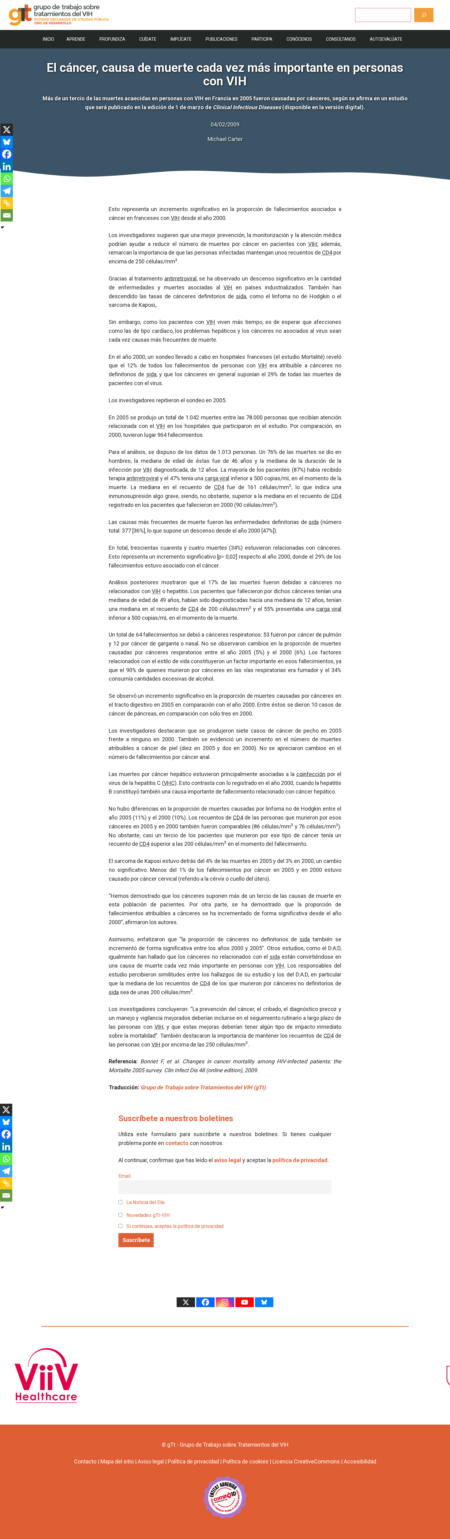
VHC (169, 783)
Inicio (48, 39)
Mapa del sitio (117, 1461)
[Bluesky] (7, 142)
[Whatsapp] (7, 179)
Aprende (75, 39)
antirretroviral (180, 278)
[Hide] (2, 227)
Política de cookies (245, 1461)
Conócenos (299, 39)
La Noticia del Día (144, 1202)
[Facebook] (7, 154)
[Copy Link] (7, 203)
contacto (177, 1143)
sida (241, 296)
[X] (7, 130)
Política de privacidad (193, 1461)
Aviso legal (151, 1461)
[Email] (7, 215)
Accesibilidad (360, 1461)
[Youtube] (244, 1302)
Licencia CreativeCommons (306, 1461)
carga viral (217, 478)
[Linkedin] (7, 166)
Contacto (85, 1461)
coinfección (310, 774)
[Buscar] (423, 15)
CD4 (327, 252)
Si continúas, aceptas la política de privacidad (174, 1226)
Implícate (181, 39)
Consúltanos (341, 39)
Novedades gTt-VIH (147, 1215)
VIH (175, 218)
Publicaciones (222, 39)
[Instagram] (225, 1302)
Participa (262, 39)
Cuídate (147, 39)
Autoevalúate (386, 39)
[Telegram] (7, 191)
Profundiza (112, 39)
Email (124, 1176)
